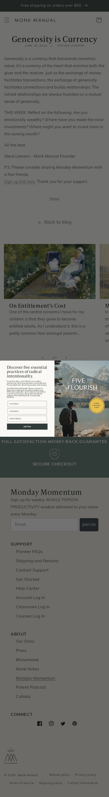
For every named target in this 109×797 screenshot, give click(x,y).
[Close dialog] (106, 363)
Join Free (27, 426)
